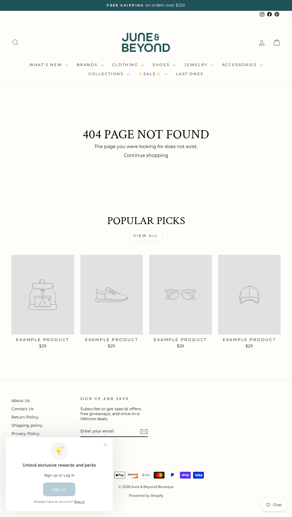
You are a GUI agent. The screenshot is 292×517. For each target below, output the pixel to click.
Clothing (126, 64)
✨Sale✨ (150, 73)
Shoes (162, 64)
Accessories (240, 64)
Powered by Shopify (146, 495)
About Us (20, 400)
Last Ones (190, 73)
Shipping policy (26, 425)
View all (146, 235)
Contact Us (22, 409)
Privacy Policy (25, 433)
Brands (88, 64)
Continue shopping (146, 155)
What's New (46, 64)
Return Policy (24, 417)
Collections (106, 73)
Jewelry (196, 64)
